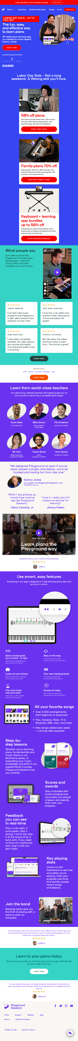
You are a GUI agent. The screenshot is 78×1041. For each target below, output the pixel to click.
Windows (46, 371)
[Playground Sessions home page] (3, 9)
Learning (22, 9)
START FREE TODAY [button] (39, 129)
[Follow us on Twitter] (61, 1005)
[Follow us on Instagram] (66, 1005)
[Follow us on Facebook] (55, 1005)
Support (18, 1015)
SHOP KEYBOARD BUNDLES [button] (39, 238)
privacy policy (28, 1030)
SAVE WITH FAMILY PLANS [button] (39, 180)
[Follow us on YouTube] (72, 1005)
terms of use (10, 1030)
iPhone (31, 371)
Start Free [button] (39, 359)
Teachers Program (22, 1019)
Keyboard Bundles (37, 9)
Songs (51, 9)
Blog (41, 1015)
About (6, 1019)
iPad (25, 371)
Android (38, 371)
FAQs (6, 1015)
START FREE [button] (57, 2)
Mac (53, 371)
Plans (9, 9)
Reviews (31, 1015)
